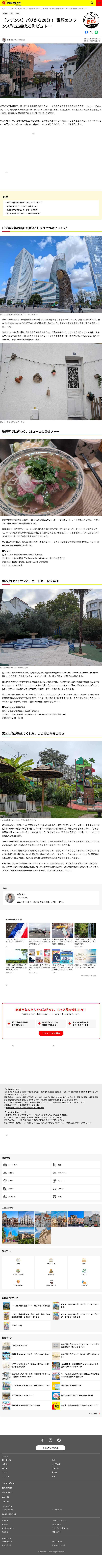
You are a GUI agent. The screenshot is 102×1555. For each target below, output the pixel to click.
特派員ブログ (33, 8)
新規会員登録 (8, 1510)
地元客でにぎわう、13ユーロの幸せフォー (22, 206)
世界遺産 (51, 1274)
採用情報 (5, 1532)
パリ (25, 8)
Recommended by (86, 975)
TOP (3, 8)
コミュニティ (7, 1506)
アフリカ (11, 1197)
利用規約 (5, 1524)
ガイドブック (7, 1492)
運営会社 (5, 1521)
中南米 (11, 1173)
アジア (11, 1189)
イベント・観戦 (18, 1274)
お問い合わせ (56, 1532)
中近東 (60, 1189)
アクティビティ (18, 1285)
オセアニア (62, 1173)
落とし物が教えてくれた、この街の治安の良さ (24, 213)
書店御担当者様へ (8, 1528)
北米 (59, 1165)
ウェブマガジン (8, 1483)
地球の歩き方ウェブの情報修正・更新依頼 (22, 1105)
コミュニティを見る (51, 1033)
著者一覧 (5, 1501)
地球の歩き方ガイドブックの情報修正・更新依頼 (25, 1107)
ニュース (5, 1497)
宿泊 (83, 1264)
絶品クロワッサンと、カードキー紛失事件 (22, 210)
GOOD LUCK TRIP (9, 1514)
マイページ (58, 1510)
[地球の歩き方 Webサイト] (11, 2)
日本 (59, 1197)
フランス (19, 8)
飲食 (18, 1264)
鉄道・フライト (51, 1285)
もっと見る (93, 1413)
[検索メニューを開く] (92, 3)
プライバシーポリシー (59, 1521)
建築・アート (51, 1264)
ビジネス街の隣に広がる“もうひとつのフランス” (25, 202)
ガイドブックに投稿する (60, 1528)
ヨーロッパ (10, 8)
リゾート (61, 1181)
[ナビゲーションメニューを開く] (99, 3)
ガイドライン (56, 1524)
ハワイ (11, 1181)
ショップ (84, 1285)
